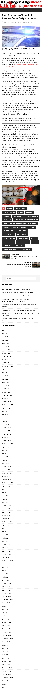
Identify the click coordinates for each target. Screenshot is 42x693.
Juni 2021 (5, 532)
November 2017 (7, 671)
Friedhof (29, 212)
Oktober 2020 (6, 557)
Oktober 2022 (6, 480)
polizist (34, 238)
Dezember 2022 (7, 473)
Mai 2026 (5, 340)
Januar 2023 (6, 470)
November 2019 (7, 593)
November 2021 (7, 515)
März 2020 (5, 580)
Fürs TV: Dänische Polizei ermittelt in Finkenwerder (18, 296)
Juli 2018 (5, 645)
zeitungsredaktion (9, 249)
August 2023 (6, 447)
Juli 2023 (5, 450)
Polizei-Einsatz (8, 231)
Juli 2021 (5, 528)
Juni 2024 (5, 415)
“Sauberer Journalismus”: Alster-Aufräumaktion (17, 293)
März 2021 (5, 541)
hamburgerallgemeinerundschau (22, 22)
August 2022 (6, 486)
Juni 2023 (5, 454)
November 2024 (7, 398)
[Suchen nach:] (21, 278)
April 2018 (5, 655)
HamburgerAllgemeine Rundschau (14, 227)
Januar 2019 (6, 626)
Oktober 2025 (6, 363)
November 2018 (7, 632)
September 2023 (7, 444)
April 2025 (5, 382)
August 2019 (6, 603)
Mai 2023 (5, 457)
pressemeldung (8, 242)
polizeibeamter (8, 234)
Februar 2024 (6, 428)
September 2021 (7, 522)
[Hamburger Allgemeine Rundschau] (21, 6)
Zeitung (35, 242)
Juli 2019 (5, 606)
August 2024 (6, 408)
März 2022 (5, 502)
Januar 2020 (6, 587)
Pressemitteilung (23, 242)
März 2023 (5, 463)
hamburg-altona (18, 216)
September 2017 (7, 678)
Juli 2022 (5, 489)
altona (9, 209)
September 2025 (7, 366)
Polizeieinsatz (21, 234)
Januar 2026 (6, 353)
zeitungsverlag (25, 249)
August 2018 (6, 642)
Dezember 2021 (7, 512)
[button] (39, 9)
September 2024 (7, 405)
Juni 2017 (5, 687)
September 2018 (7, 639)
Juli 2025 (5, 372)
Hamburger (7, 220)
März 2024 (5, 424)
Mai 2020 (5, 574)
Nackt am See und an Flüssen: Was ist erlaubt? (17, 289)
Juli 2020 (5, 567)
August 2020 (6, 564)
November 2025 (7, 359)
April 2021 (5, 538)
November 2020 (7, 554)
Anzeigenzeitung (9, 212)
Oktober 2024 (6, 402)
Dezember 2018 (7, 629)
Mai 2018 (5, 652)
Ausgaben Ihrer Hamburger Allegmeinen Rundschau (19, 310)
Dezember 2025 (7, 356)
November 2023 (7, 437)
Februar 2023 (6, 467)
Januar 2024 (6, 431)
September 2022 (7, 483)
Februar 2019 (6, 622)
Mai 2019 (5, 613)
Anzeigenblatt (20, 209)
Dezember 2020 (7, 551)
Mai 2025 (5, 379)
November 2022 (7, 476)
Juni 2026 (5, 337)
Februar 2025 (6, 389)
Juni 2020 (5, 570)
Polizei (32, 227)
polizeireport (23, 238)
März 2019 (5, 619)
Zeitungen (6, 246)
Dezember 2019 (7, 590)
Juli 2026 (5, 333)
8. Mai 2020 (7, 22)
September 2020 (7, 561)
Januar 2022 (6, 509)
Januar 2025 (6, 392)
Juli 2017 (5, 684)
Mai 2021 (5, 535)
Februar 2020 (6, 583)
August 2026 (6, 330)
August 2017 (6, 681)
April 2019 (5, 616)
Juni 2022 (5, 493)
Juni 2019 (5, 609)
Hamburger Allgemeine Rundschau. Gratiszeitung (20, 223)
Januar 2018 (6, 665)
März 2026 (5, 346)
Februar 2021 (6, 544)
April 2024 (5, 421)
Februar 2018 (6, 661)
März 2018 (5, 658)
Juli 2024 (5, 411)
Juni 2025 (5, 376)
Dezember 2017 (7, 668)
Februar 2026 (6, 350)
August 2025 (6, 369)
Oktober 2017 (6, 674)
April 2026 (5, 343)
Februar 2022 (6, 505)
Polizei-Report (21, 231)
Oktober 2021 (6, 518)
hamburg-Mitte (33, 216)
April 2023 (5, 460)
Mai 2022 (5, 496)
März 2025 (5, 385)
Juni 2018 (5, 648)
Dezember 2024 (7, 395)
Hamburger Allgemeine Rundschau (26, 220)
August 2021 (6, 525)
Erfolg (20, 212)
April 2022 (5, 499)
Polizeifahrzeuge (9, 238)
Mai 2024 (5, 418)
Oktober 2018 (6, 635)
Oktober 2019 (6, 596)
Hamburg (6, 216)
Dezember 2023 (7, 434)
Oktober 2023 (6, 441)
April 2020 (5, 577)
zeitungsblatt (18, 246)
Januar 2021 (6, 548)
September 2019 (7, 600)
